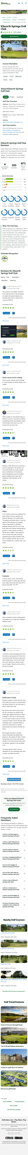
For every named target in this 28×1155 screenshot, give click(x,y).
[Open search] (22, 3)
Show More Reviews (14, 779)
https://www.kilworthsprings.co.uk (13, 122)
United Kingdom (6, 19)
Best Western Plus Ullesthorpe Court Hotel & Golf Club (14, 980)
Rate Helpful (7, 313)
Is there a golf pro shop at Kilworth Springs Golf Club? (11, 850)
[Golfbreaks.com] (14, 331)
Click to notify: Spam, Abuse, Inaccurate (17, 317)
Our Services (4, 1128)
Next (25, 49)
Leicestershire (6, 22)
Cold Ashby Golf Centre (8, 933)
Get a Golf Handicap (18, 1124)
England (14, 19)
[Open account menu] (18, 3)
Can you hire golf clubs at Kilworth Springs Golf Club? (11, 873)
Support (2, 1124)
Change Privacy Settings (16, 1130)
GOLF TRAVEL (14, 1105)
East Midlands (21, 19)
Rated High (4, 280)
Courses (9, 17)
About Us (10, 1128)
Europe (15, 17)
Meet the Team (14, 1126)
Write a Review (14, 36)
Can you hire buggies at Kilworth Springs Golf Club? (11, 865)
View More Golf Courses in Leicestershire (13, 991)
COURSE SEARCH (19, 1101)
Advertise (8, 1130)
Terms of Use (9, 1143)
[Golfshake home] (5, 3)
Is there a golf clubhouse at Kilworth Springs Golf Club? (11, 842)
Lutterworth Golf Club (7, 948)
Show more (5, 321)
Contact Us (14, 1128)
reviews (17, 32)
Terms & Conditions (22, 1128)
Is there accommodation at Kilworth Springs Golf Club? (11, 896)
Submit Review (14, 809)
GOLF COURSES (7, 1101)
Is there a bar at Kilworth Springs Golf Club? (10, 881)
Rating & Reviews (9, 1124)
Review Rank (15, 277)
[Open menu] (25, 3)
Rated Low (13, 280)
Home (3, 17)
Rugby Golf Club (5, 964)
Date (8, 277)
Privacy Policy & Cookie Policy (19, 1143)
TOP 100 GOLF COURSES (13, 1109)
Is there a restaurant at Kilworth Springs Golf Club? (11, 888)
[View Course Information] (14, 928)
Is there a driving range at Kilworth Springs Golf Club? (11, 835)
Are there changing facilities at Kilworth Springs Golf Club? (12, 858)
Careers (25, 1124)
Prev (3, 49)
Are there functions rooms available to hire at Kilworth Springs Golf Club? (11, 904)
